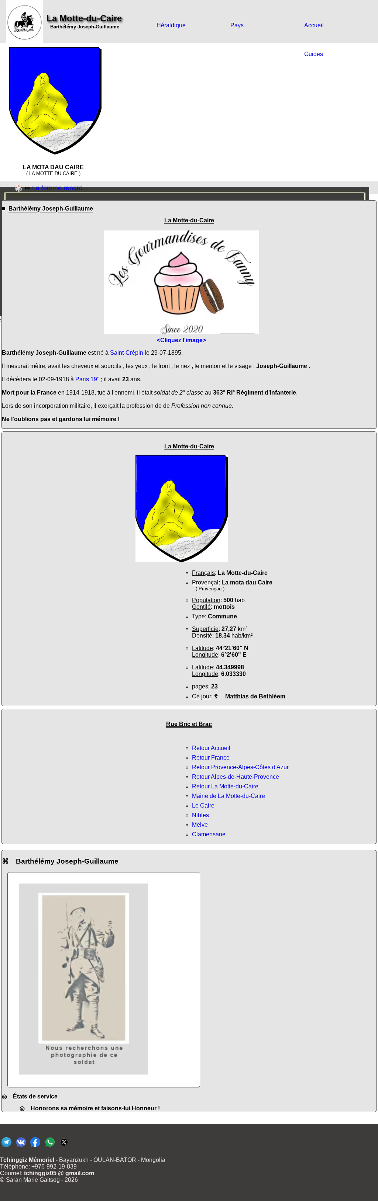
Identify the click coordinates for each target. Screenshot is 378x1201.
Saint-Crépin (126, 353)
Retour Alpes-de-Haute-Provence (235, 777)
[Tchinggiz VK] (20, 1146)
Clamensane (209, 834)
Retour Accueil (211, 748)
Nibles (200, 815)
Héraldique (171, 25)
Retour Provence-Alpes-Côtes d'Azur (240, 767)
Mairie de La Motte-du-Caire (228, 796)
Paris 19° (87, 379)
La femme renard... (60, 188)
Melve (200, 825)
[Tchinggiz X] (64, 1146)
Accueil (314, 25)
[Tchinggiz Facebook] (35, 1146)
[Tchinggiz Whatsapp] (49, 1146)
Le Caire (203, 805)
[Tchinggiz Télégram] (6, 1146)
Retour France (211, 757)
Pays (237, 25)
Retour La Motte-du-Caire (225, 786)
